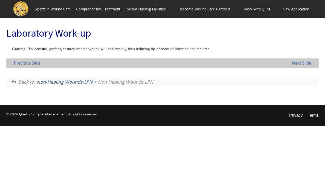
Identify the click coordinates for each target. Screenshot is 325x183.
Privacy (296, 115)
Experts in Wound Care (52, 9)
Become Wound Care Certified (205, 9)
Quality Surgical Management (43, 114)
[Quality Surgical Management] (22, 9)
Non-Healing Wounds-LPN (65, 82)
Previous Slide (27, 63)
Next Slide (302, 63)
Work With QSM (257, 9)
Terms (313, 115)
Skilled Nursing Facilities (146, 9)
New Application (296, 9)
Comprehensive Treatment (98, 9)
